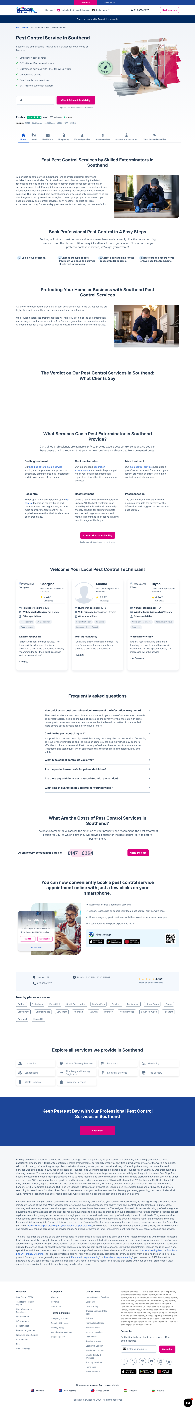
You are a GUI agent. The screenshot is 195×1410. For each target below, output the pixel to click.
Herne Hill (38, 1019)
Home (23, 139)
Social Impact (22, 1326)
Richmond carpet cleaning (85, 1257)
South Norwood (149, 1011)
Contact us (56, 1306)
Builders (89, 1318)
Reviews (55, 1302)
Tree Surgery (155, 1072)
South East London (75, 1004)
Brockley (116, 1004)
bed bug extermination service (45, 466)
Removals (112, 1063)
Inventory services (94, 1332)
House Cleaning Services (79, 1063)
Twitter (133, 1361)
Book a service (169, 10)
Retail (34, 139)
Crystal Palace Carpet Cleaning (75, 1225)
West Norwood (126, 1011)
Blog (18, 1344)
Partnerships (22, 1339)
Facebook (124, 1361)
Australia (40, 1390)
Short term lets (103, 139)
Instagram (160, 1361)
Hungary (133, 1390)
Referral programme (25, 1330)
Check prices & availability (97, 535)
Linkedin (169, 1361)
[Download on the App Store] (96, 941)
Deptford (22, 1019)
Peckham (168, 1011)
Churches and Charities (154, 139)
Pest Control (22, 27)
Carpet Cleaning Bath (151, 1250)
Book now (97, 1130)
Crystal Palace (43, 1011)
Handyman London (94, 1350)
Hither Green (152, 1004)
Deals (98, 10)
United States (102, 1390)
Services (49, 10)
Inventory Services (76, 1082)
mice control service (141, 466)
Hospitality (63, 139)
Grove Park (23, 1011)
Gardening (153, 1063)
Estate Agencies (82, 139)
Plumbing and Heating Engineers (78, 1073)
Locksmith (30, 1063)
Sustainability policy (60, 1323)
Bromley (108, 1011)
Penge (169, 1004)
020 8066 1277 (141, 10)
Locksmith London (94, 1346)
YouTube (151, 1361)
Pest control (91, 1336)
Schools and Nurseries (126, 139)
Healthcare (47, 139)
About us (55, 1297)
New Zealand (70, 1390)
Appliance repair (93, 1341)
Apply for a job (83, 10)
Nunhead (78, 1011)
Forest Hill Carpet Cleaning (42, 1225)
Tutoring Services (94, 1362)
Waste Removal (33, 1082)
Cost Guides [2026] (25, 1297)
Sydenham (37, 1004)
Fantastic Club (67, 10)
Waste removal (92, 1327)
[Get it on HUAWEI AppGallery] (132, 941)
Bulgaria (160, 1390)
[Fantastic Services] (26, 9)
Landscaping (31, 1072)
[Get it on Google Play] (114, 941)
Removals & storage (95, 1323)
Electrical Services (117, 1072)
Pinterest (142, 1361)
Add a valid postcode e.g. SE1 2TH (32, 115)
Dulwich (94, 1011)
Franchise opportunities (27, 1335)
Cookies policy (58, 1337)
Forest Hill (54, 1004)
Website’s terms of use (61, 1332)
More (105, 10)
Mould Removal (93, 1371)
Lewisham (62, 1011)
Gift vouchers (22, 1321)
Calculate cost (138, 852)
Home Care (91, 1367)
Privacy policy (57, 1327)
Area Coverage (23, 1348)
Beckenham (133, 1004)
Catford (21, 1004)
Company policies (59, 1318)
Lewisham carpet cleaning (118, 1257)
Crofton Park (98, 1004)
